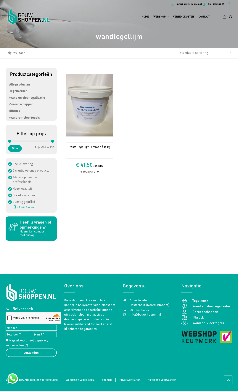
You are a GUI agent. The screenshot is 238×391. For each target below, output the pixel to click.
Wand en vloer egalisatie (27, 97)
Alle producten (19, 84)
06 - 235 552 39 (215, 4)
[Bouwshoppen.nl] (29, 16)
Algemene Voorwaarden (162, 379)
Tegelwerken (18, 91)
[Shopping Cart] (224, 16)
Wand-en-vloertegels (24, 117)
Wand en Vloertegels (208, 323)
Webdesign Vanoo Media (80, 379)
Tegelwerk (200, 301)
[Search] (230, 16)
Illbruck (14, 111)
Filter (15, 148)
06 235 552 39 (25, 207)
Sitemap (107, 379)
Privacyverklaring (129, 379)
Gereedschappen (21, 104)
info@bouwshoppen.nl (189, 4)
